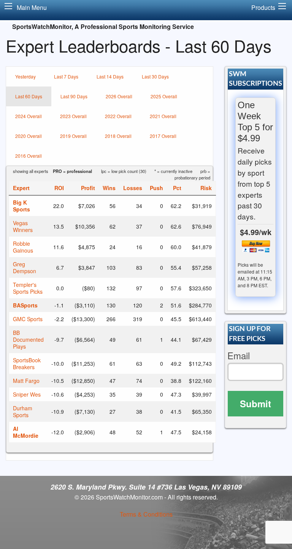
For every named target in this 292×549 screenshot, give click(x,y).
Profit (88, 188)
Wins (109, 188)
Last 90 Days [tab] (73, 96)
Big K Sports (21, 205)
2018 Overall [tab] (118, 136)
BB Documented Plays (28, 339)
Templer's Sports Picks (28, 288)
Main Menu (32, 7)
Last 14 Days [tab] (110, 76)
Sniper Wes (27, 394)
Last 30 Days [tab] (155, 76)
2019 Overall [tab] (73, 136)
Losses (132, 188)
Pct (177, 188)
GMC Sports (28, 319)
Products (263, 7)
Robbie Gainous (23, 247)
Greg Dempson (24, 267)
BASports (25, 305)
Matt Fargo (26, 380)
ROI (59, 188)
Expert (21, 188)
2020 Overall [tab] (28, 136)
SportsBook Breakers (27, 363)
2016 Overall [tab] (28, 155)
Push (156, 188)
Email (238, 355)
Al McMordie (25, 432)
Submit (255, 403)
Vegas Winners (23, 226)
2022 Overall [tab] (118, 116)
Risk (206, 188)
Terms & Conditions (146, 514)
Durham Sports (22, 411)
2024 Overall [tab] (28, 116)
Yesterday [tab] (25, 76)
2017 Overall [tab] (163, 136)
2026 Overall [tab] (119, 96)
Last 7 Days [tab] (66, 76)
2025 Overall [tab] (164, 96)
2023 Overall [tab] (73, 116)
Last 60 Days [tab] (28, 96)
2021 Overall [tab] (163, 116)
